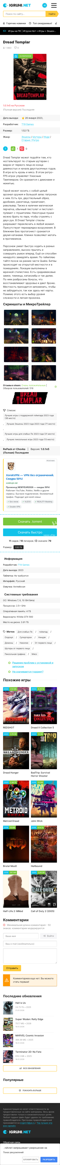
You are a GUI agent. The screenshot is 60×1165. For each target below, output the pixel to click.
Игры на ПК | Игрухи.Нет (22, 31)
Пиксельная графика (15, 654)
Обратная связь (11, 1142)
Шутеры (37, 136)
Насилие (24, 643)
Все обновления (31, 1068)
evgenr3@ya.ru (27, 1123)
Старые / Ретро (30, 140)
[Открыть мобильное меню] (54, 5)
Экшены (51, 31)
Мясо (34, 654)
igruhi (20, 5)
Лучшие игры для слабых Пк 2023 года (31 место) (30, 434)
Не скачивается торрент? (27, 671)
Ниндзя (42, 637)
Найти (52, 13)
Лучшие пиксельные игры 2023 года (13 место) (30, 439)
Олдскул (9, 637)
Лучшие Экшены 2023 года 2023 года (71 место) (31, 424)
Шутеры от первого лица (17, 648)
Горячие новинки (16, 23)
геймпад (43, 632)
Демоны (9, 643)
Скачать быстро (37, 533)
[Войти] (45, 5)
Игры (41, 31)
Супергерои (26, 637)
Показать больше (32, 1090)
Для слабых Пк (25, 632)
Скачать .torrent (30, 521)
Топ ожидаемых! (42, 23)
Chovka (20, 449)
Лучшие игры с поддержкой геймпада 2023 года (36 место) (29, 416)
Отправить (12, 968)
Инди (47, 136)
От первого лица (43, 643)
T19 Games (28, 124)
